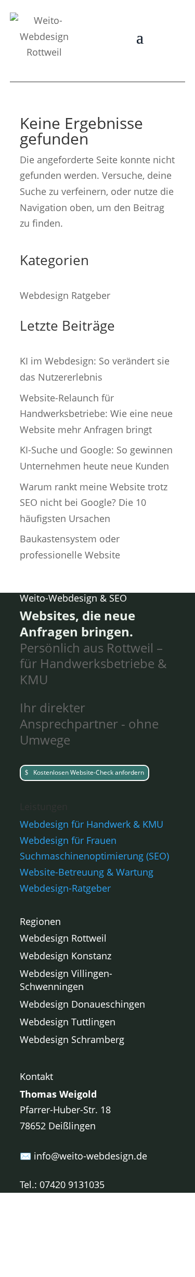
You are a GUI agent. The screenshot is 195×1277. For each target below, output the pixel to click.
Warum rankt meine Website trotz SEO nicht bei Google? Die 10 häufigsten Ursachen (93, 502)
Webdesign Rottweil (63, 938)
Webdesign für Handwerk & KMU (91, 824)
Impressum (45, 1242)
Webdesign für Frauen (68, 840)
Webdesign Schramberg (72, 1039)
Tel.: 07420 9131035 (62, 1184)
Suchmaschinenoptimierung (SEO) (94, 856)
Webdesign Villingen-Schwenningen (66, 980)
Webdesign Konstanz (65, 955)
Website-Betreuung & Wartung (86, 872)
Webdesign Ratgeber (65, 295)
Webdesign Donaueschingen (82, 1004)
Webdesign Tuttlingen (67, 1021)
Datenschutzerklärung (126, 1242)
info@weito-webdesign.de (90, 1156)
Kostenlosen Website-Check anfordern (88, 772)
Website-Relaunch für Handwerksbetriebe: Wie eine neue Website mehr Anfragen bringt (96, 414)
